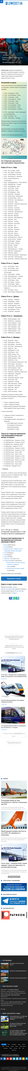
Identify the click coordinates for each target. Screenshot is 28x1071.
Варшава (6, 1048)
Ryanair (7, 1046)
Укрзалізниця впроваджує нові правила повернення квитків (12, 701)
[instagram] (20, 1058)
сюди (4, 1009)
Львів (3, 1046)
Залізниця (9, 41)
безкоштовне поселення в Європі (15, 568)
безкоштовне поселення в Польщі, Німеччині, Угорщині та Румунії (16, 564)
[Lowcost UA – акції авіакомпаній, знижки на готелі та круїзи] (14, 2)
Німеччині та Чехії (8, 558)
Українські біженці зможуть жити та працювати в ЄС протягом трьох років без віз (14, 646)
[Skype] (14, 1058)
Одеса (19, 1044)
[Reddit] (17, 1058)
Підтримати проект (14, 578)
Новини (12, 55)
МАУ (20, 1048)
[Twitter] (4, 1058)
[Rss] (23, 1058)
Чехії (5, 552)
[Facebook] (1, 1058)
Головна (4, 41)
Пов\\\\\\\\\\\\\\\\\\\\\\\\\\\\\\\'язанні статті (13, 653)
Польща (15, 1048)
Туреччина (14, 1050)
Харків (10, 1048)
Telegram (14, 593)
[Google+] (7, 1058)
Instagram (9, 589)
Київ (23, 1048)
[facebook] (10, 598)
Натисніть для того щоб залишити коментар (14, 743)
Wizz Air (24, 1044)
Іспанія (12, 1046)
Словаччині (7, 560)
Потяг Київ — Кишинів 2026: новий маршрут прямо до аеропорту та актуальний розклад (14, 675)
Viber (20, 591)
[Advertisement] (14, 21)
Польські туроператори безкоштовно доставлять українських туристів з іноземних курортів (14, 637)
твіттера (16, 993)
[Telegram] (26, 1058)
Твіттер (16, 591)
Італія (8, 1044)
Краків (16, 1046)
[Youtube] (11, 1058)
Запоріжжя (14, 1044)
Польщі (6, 545)
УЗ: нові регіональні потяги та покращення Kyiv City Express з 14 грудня (13, 726)
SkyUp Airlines (23, 1046)
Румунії (6, 556)
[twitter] (12, 598)
